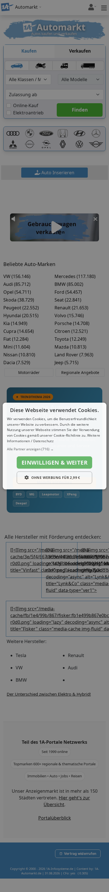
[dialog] (54, 446)
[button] (54, 448)
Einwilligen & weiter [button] (54, 462)
